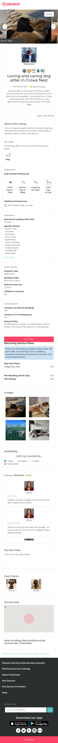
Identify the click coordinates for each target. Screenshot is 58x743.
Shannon (45, 653)
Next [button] (53, 26)
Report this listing (45, 115)
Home (5, 653)
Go (50, 710)
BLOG (40, 730)
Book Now (29, 739)
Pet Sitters (15, 653)
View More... (9, 257)
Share (49, 14)
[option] (29, 27)
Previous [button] (4, 26)
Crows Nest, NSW (30, 653)
